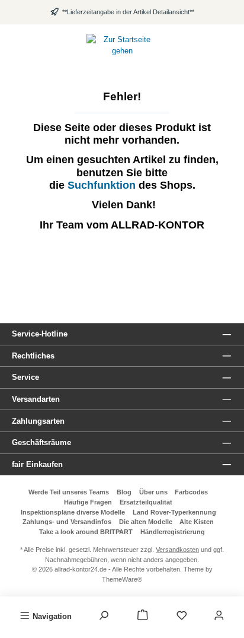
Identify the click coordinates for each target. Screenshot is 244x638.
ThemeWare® (122, 579)
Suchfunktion (103, 185)
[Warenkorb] (143, 616)
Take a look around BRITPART (86, 531)
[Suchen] (104, 616)
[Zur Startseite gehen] (122, 45)
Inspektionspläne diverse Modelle (73, 512)
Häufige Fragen (88, 502)
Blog (124, 492)
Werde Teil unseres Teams (68, 492)
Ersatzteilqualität (146, 502)
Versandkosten (177, 549)
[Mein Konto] (219, 616)
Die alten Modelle (145, 521)
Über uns (153, 492)
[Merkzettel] (182, 616)
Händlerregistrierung (172, 531)
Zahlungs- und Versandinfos (67, 521)
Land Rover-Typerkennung (174, 512)
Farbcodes (191, 492)
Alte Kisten (196, 521)
